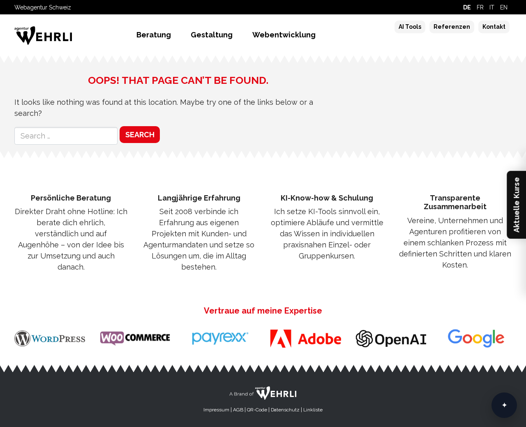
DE (467, 7)
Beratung (153, 34)
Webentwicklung (284, 34)
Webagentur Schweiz (42, 7)
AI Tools (410, 26)
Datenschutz (285, 410)
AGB (238, 410)
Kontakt (493, 26)
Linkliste (313, 410)
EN (504, 7)
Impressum (216, 410)
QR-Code (257, 410)
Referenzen (452, 26)
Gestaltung (212, 34)
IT (491, 7)
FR (480, 7)
